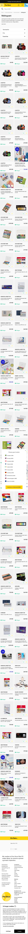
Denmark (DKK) (10, 461)
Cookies (3, 885)
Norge (15, 899)
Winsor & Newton (18, 886)
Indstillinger (8, 931)
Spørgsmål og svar (6, 867)
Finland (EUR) (10, 464)
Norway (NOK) (10, 458)
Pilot (15, 880)
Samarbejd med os (6, 876)
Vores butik (4, 870)
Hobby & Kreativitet (18, 867)
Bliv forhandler (5, 878)
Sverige (16, 898)
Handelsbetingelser (6, 882)
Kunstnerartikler (8, 12)
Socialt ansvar (5, 879)
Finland (15, 901)
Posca (15, 885)
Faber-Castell (17, 883)
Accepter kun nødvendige (8, 926)
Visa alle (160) (17, 888)
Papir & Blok (16, 870)
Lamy (15, 882)
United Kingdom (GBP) (12, 478)
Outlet (15, 873)
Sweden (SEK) (10, 455)
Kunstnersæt (16, 12)
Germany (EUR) (10, 472)
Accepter (20, 931)
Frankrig (16, 902)
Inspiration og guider (6, 875)
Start (2, 12)
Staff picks (16, 876)
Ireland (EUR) (10, 467)
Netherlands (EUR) (11, 475)
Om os (3, 869)
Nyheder (16, 874)
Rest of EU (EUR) (10, 481)
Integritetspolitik (5, 884)
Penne (15, 868)
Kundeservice (5, 866)
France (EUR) (10, 469)
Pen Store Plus (5, 873)
